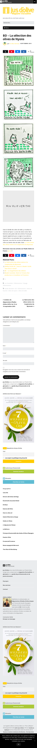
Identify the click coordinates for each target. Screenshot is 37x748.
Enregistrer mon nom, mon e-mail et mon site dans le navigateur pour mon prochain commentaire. (16, 370)
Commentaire (7, 325)
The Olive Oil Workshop (10, 549)
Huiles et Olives (7, 521)
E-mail (5, 353)
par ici (9, 251)
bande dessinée (9, 288)
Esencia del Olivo (8, 509)
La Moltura (6, 529)
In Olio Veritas (14, 43)
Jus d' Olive (21, 728)
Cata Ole (5, 492)
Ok (18, 744)
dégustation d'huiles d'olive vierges (23, 601)
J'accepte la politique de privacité (16, 458)
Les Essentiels (9, 283)
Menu (7, 28)
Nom (4, 346)
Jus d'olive (6, 382)
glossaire (5, 386)
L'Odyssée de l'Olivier (9, 525)
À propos (5, 581)
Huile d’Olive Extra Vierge (10, 517)
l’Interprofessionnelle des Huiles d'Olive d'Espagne (18, 533)
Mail (4, 451)
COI (20, 607)
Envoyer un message (9, 619)
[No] (35, 741)
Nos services (6, 585)
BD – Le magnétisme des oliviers (15, 271)
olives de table (22, 291)
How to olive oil (7, 513)
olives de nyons (12, 291)
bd (16, 288)
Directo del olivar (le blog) (10, 496)
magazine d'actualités (25, 384)
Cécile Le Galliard (7, 597)
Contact (5, 589)
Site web (5, 360)
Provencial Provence (9, 541)
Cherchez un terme (18, 482)
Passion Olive (7, 537)
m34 (16, 728)
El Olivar (5, 505)
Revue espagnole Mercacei (11, 545)
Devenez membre (18, 471)
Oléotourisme (18, 283)
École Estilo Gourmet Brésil (11, 501)
